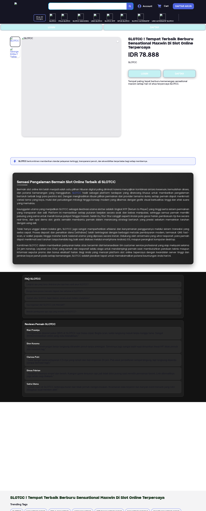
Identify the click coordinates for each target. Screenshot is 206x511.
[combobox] (88, 6)
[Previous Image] (24, 87)
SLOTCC (76, 192)
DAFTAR (154, 27)
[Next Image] (118, 87)
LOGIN (51, 27)
